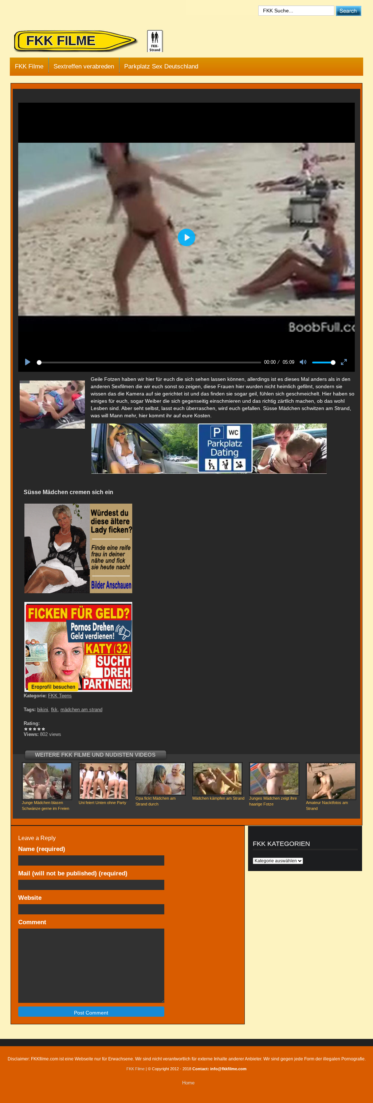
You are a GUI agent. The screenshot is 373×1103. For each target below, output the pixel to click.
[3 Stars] (34, 729)
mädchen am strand (81, 709)
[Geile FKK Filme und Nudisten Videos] (94, 41)
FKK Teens (60, 695)
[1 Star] (26, 729)
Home (188, 1083)
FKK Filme (29, 66)
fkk (54, 709)
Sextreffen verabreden (84, 66)
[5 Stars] (43, 729)
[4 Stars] (39, 729)
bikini (42, 709)
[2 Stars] (30, 729)
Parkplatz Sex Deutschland (161, 66)
